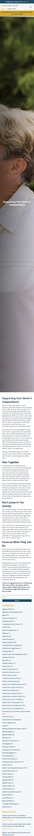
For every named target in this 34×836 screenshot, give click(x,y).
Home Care (6, 666)
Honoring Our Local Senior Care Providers (16, 711)
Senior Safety (7, 786)
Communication (7, 621)
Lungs (4, 726)
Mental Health (7, 732)
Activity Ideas (7, 777)
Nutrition (5, 660)
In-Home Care (7, 717)
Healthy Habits (7, 657)
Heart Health (6, 795)
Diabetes (5, 633)
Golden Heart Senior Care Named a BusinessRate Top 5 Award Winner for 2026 (17, 817)
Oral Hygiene (6, 744)
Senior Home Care (8, 675)
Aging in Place (7, 609)
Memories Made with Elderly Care (13, 729)
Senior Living (6, 774)
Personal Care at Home (10, 750)
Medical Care (6, 783)
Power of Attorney (8, 759)
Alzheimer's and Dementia (11, 612)
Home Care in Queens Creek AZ (13, 696)
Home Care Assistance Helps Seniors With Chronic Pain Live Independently (16, 825)
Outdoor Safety (7, 747)
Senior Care (6, 765)
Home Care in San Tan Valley (12, 699)
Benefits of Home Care (10, 672)
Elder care (17, 573)
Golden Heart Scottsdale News (12, 654)
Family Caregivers (8, 642)
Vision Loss (6, 807)
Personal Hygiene (8, 753)
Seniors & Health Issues (10, 792)
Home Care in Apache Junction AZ (13, 684)
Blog (3, 615)
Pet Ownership (7, 756)
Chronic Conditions (8, 618)
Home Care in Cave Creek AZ (12, 687)
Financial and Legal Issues (10, 648)
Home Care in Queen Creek (11, 693)
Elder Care (5, 636)
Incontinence (6, 798)
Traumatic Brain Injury (9, 804)
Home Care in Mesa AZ (10, 690)
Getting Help (6, 651)
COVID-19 (5, 627)
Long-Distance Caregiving (11, 645)
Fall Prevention (7, 639)
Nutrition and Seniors (9, 741)
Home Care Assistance (10, 681)
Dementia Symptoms (9, 630)
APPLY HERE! (19, 14)
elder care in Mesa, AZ (10, 585)
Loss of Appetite (8, 723)
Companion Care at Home (11, 624)
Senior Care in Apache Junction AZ (13, 768)
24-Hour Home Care (9, 669)
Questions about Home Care (12, 762)
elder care (10, 442)
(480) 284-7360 (19, 589)
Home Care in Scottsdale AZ (11, 702)
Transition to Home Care (10, 678)
